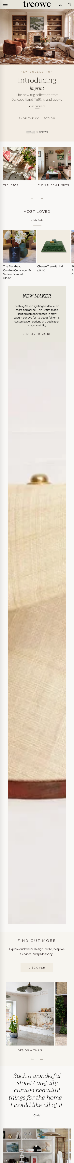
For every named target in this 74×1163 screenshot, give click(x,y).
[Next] (42, 198)
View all (37, 220)
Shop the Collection (37, 118)
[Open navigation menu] (5, 4)
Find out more (37, 106)
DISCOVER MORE (37, 334)
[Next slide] (66, 255)
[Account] (60, 4)
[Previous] (32, 198)
